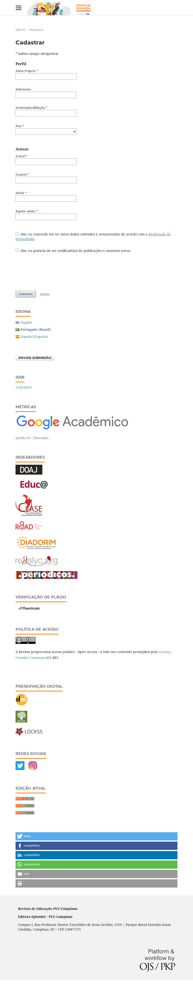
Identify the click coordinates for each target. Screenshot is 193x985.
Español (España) (34, 336)
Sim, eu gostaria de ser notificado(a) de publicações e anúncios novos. (75, 250)
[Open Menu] (18, 7)
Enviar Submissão (35, 357)
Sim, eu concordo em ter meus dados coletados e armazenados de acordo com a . (93, 236)
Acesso (45, 294)
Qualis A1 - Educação (32, 438)
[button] (96, 836)
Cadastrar (26, 294)
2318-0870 (24, 387)
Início (21, 30)
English (26, 322)
